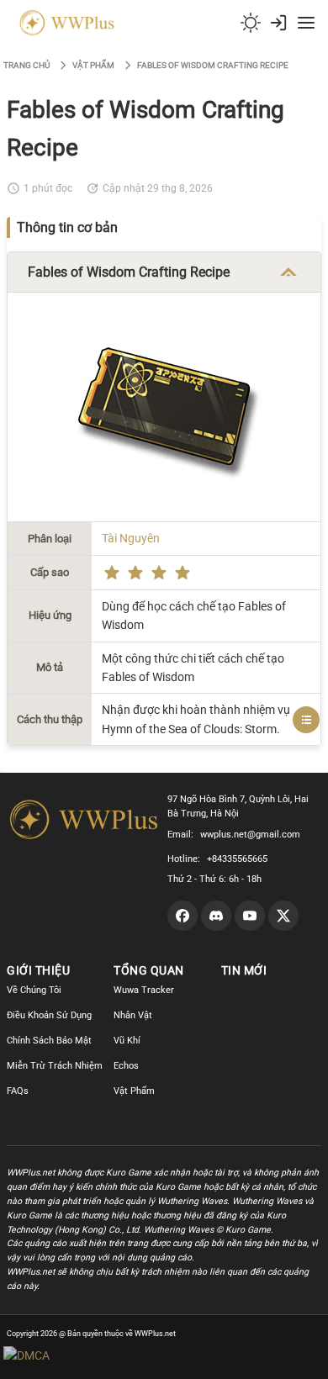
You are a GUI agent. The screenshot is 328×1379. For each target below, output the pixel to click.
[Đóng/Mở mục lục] (306, 719)
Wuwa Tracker (144, 990)
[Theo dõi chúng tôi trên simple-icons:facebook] (182, 916)
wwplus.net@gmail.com (250, 834)
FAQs (18, 1091)
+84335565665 (237, 858)
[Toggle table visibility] (288, 272)
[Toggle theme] (251, 23)
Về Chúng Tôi (34, 990)
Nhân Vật (133, 1015)
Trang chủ (26, 65)
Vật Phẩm (134, 1091)
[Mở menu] (306, 23)
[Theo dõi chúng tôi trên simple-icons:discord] (216, 916)
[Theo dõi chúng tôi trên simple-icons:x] (283, 916)
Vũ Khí (127, 1040)
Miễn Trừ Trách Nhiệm (55, 1065)
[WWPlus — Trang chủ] (64, 23)
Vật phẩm (93, 65)
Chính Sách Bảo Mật (49, 1040)
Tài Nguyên (131, 538)
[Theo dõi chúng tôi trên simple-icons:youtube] (250, 916)
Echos (126, 1065)
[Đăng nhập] (278, 23)
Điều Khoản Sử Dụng (49, 1015)
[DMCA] (58, 1356)
